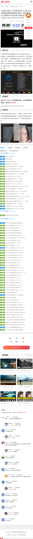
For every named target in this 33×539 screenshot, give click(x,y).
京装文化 (7, 481)
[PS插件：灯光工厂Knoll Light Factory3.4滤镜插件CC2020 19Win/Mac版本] (8, 396)
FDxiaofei (7, 493)
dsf (6, 518)
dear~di (9, 512)
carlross (6, 442)
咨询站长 (29, 27)
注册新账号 (23, 412)
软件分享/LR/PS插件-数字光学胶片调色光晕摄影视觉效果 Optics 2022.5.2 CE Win (8, 371)
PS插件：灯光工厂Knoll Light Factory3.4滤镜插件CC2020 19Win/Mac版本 (7, 403)
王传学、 (7, 417)
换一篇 (16, 347)
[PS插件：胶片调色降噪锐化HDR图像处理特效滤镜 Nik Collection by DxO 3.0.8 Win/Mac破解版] (25, 379)
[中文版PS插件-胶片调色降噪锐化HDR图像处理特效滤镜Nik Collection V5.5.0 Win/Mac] (25, 363)
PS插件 (7, 6)
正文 (20, 6)
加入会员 (8, 532)
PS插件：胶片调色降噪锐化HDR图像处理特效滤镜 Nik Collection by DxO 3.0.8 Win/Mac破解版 (25, 387)
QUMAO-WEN (11, 474)
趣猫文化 (10, 487)
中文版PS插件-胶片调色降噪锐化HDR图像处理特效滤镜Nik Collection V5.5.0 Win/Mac (25, 371)
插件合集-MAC (13, 6)
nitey (6, 468)
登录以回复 (15, 417)
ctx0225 (6, 506)
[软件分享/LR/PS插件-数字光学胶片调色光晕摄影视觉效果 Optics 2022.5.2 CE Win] (8, 363)
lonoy (6, 456)
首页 (2, 6)
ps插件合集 (28, 355)
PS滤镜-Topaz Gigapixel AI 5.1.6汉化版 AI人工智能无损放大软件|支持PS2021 (8, 387)
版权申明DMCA (23, 532)
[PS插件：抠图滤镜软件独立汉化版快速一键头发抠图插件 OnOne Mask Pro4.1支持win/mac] (25, 396)
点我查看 (13, 102)
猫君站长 (12, 21)
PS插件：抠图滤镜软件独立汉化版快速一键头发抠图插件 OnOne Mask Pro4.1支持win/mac (25, 403)
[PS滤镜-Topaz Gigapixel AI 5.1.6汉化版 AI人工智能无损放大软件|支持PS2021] (8, 379)
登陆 (17, 412)
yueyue (6, 429)
